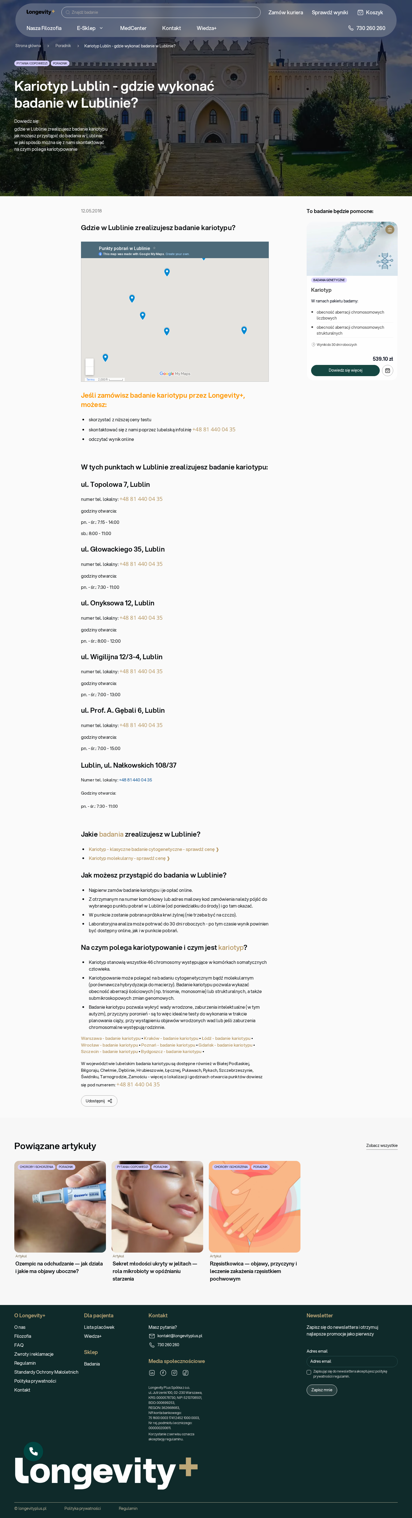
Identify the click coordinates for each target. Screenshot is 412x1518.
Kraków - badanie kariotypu (171, 1038)
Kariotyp (321, 289)
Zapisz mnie (321, 1390)
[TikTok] (185, 1372)
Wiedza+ (93, 1336)
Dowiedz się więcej (345, 370)
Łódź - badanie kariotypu (226, 1038)
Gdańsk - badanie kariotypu (225, 1045)
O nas (20, 1327)
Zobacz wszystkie (382, 1145)
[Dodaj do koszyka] (387, 370)
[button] (33, 1451)
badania (111, 834)
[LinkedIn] (152, 1372)
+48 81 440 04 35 (213, 429)
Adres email (317, 1351)
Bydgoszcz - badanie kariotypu (171, 1051)
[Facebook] (163, 1372)
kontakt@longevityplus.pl (180, 1336)
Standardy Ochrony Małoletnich (46, 1372)
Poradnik (63, 45)
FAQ (19, 1345)
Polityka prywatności (35, 1381)
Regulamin (25, 1363)
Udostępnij (95, 1101)
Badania (92, 1363)
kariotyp (231, 947)
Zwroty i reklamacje (34, 1354)
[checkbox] (309, 1372)
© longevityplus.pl (30, 1508)
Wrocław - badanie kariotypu (109, 1045)
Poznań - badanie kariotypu (168, 1045)
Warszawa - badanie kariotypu (111, 1038)
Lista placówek (99, 1327)
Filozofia (22, 1336)
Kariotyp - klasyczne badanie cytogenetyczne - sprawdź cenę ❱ (154, 849)
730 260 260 (168, 1345)
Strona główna (28, 45)
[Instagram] (174, 1372)
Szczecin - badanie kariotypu (109, 1051)
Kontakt (22, 1390)
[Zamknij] (43, 1442)
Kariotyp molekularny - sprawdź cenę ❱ (129, 858)
